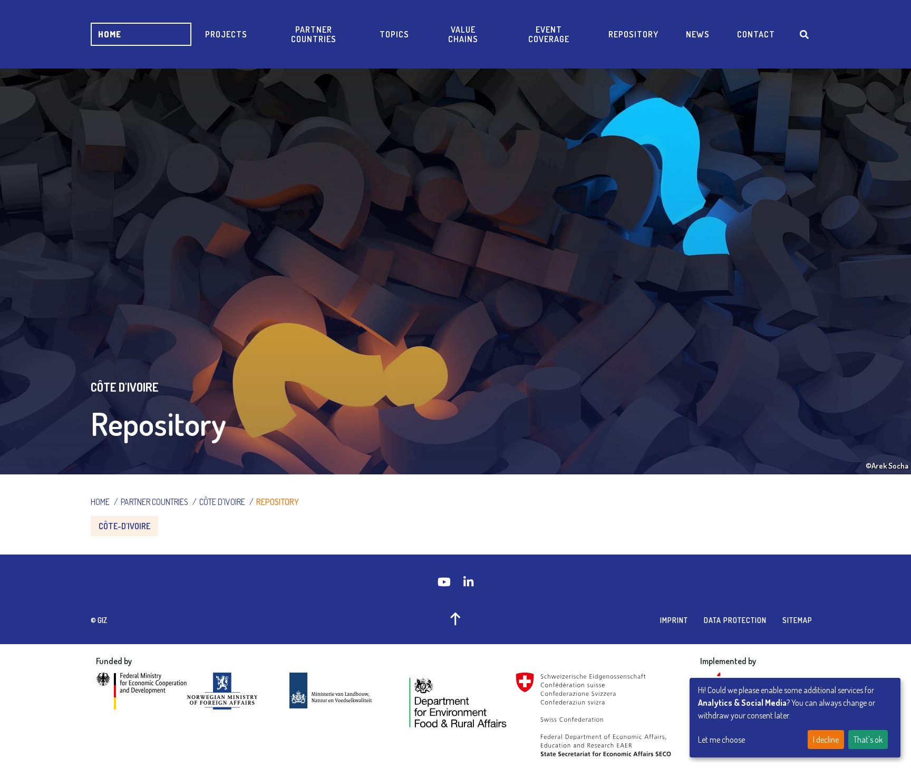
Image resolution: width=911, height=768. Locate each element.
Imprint (674, 620)
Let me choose (721, 739)
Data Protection (735, 620)
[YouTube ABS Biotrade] (445, 582)
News (698, 34)
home (109, 34)
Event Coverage (548, 34)
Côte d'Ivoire (222, 502)
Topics (394, 34)
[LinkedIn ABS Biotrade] (468, 582)
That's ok (868, 739)
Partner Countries (313, 34)
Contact (756, 34)
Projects (226, 34)
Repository (633, 34)
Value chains (463, 34)
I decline (826, 739)
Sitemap (797, 620)
